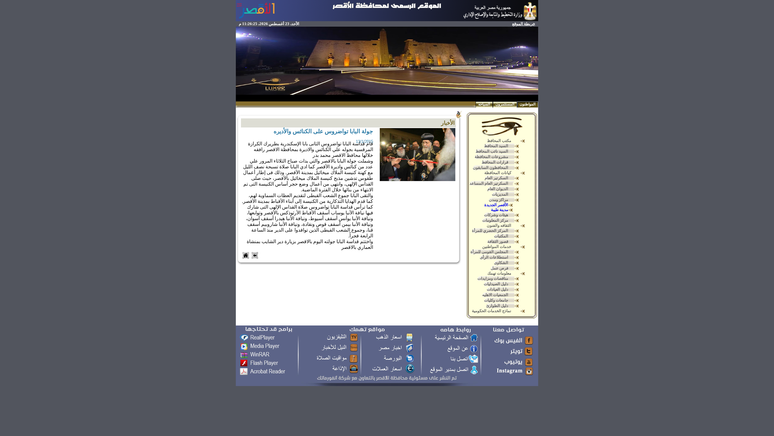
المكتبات (501, 236)
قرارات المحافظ (495, 162)
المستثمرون (505, 104)
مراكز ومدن (498, 199)
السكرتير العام (496, 178)
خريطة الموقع (523, 23)
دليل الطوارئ (497, 305)
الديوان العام (497, 189)
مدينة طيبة (499, 209)
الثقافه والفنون (499, 225)
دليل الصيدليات (496, 284)
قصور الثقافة (497, 241)
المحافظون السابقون (490, 167)
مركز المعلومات (495, 220)
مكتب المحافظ (499, 140)
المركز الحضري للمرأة (490, 230)
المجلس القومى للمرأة (489, 251)
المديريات (500, 194)
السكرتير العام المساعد (489, 183)
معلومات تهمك (499, 273)
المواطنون (527, 104)
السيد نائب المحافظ (492, 151)
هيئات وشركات (496, 215)
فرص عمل (499, 268)
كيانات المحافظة (497, 172)
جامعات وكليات (496, 300)
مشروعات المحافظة (491, 156)
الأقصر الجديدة (496, 205)
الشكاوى (501, 262)
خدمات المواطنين (496, 246)
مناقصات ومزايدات (492, 278)
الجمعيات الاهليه (495, 294)
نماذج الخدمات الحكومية (491, 311)
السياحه (484, 104)
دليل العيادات (497, 289)
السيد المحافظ (496, 146)
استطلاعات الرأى (494, 257)
